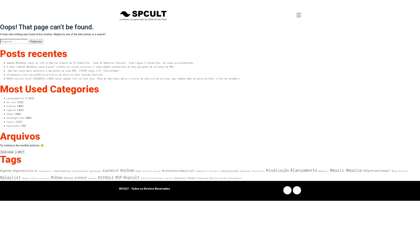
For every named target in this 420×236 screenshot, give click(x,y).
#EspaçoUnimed (230, 171)
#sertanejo (44, 178)
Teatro (10, 121)
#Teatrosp (203, 178)
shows (10, 114)
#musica (354, 170)
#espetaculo (245, 171)
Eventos (11, 106)
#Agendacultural (25, 170)
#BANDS (138, 171)
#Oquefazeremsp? (376, 170)
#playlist (10, 177)
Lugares (11, 110)
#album (127, 170)
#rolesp (34, 178)
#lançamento (303, 170)
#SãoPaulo (180, 178)
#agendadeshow (62, 171)
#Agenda (5, 170)
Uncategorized (15, 118)
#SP (118, 177)
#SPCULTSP (145, 178)
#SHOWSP (81, 178)
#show (56, 177)
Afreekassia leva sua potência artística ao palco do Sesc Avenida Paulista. (55, 74)
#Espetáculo (258, 171)
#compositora (201, 171)
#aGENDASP (111, 170)
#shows (68, 178)
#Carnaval (156, 171)
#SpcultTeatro (157, 178)
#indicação (277, 170)
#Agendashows (95, 171)
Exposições (13, 125)
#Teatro (192, 178)
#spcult (131, 177)
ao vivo (11, 102)
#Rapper (26, 178)
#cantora (147, 171)
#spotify (169, 178)
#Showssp (92, 178)
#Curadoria (214, 171)
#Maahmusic (323, 171)
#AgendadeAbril (45, 171)
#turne (213, 178)
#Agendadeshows (80, 171)
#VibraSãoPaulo (235, 178)
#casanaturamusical (178, 170)
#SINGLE (106, 177)
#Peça (394, 171)
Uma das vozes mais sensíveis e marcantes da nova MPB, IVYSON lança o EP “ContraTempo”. (64, 70)
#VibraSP (223, 178)
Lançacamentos (15, 98)
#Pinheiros (404, 171)
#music (337, 170)
